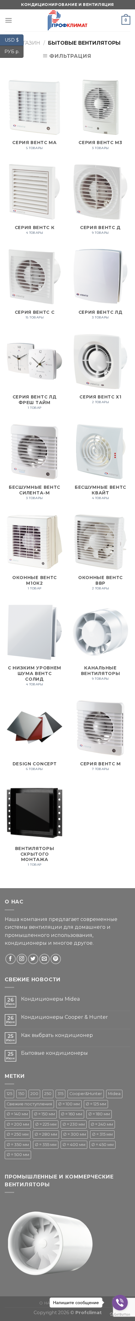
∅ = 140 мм (17, 1114)
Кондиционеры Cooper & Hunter (64, 1017)
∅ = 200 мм (18, 1124)
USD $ (14, 40)
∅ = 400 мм (73, 1144)
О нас (46, 1303)
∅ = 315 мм (102, 1134)
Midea (114, 1093)
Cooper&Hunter (85, 1093)
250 (47, 1093)
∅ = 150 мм (44, 1114)
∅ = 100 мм (69, 1104)
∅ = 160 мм (71, 1114)
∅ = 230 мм (73, 1124)
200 (34, 1093)
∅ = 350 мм (18, 1144)
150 (21, 1093)
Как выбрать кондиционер (57, 1035)
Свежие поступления (29, 1104)
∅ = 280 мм (46, 1134)
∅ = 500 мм (18, 1154)
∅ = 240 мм (102, 1124)
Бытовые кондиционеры (54, 1053)
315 (60, 1093)
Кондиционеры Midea (50, 999)
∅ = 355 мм (46, 1144)
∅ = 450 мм (102, 1144)
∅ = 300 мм (74, 1134)
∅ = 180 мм (99, 1114)
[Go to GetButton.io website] (120, 1315)
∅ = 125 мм (96, 1104)
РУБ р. (14, 51)
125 (9, 1093)
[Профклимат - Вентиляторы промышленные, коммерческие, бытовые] (67, 20)
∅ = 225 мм (46, 1124)
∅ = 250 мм (18, 1134)
